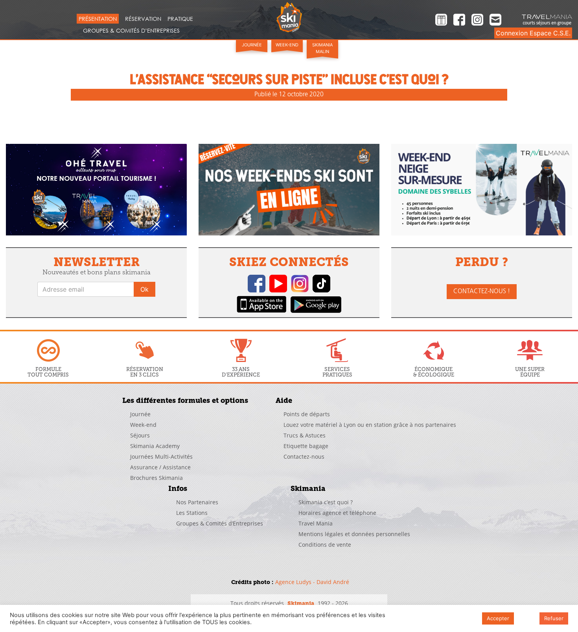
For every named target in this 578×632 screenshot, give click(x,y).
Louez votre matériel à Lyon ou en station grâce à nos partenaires (369, 424)
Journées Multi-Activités (161, 456)
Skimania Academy (155, 446)
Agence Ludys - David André (312, 582)
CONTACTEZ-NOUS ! (481, 291)
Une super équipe (530, 372)
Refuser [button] (553, 618)
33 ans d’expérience (241, 372)
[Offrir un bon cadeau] (441, 21)
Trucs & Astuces (304, 435)
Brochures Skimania (156, 477)
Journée (252, 45)
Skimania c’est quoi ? (325, 502)
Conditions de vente (324, 544)
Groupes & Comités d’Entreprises (131, 30)
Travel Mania (315, 523)
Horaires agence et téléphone (337, 512)
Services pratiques (337, 372)
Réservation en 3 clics (144, 372)
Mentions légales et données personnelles (354, 534)
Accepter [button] (498, 618)
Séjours (140, 435)
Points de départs (306, 414)
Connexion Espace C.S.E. (533, 33)
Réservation (143, 18)
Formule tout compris (48, 372)
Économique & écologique (433, 372)
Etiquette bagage (305, 446)
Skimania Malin (322, 48)
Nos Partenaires (197, 502)
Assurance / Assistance (160, 467)
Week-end (287, 45)
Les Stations (192, 512)
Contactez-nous (303, 456)
